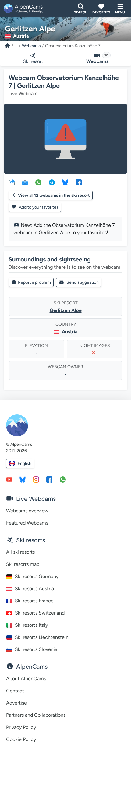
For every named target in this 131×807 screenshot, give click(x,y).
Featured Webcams (27, 523)
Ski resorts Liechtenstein (42, 637)
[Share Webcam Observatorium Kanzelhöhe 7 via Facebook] (79, 182)
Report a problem (34, 282)
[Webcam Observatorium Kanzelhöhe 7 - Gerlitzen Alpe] (65, 138)
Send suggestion (82, 282)
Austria (70, 331)
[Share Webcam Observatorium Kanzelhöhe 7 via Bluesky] (65, 182)
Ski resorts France (34, 601)
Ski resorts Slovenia (36, 649)
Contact (15, 691)
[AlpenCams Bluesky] (22, 479)
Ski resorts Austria (34, 588)
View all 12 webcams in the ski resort (54, 195)
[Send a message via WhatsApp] (63, 479)
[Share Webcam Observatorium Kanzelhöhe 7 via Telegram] (52, 182)
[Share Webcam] (12, 182)
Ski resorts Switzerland (40, 613)
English (24, 463)
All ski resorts (20, 552)
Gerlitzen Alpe (66, 310)
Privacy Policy (21, 727)
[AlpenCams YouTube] (9, 479)
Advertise (16, 703)
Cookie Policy (21, 739)
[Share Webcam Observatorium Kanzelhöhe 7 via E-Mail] (25, 182)
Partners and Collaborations (36, 715)
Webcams (31, 45)
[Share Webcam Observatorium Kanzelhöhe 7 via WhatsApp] (38, 182)
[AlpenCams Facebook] (49, 479)
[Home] (7, 45)
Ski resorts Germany (36, 576)
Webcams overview (27, 511)
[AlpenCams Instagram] (36, 479)
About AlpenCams (26, 678)
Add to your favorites (38, 207)
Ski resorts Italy (31, 625)
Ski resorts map (22, 564)
